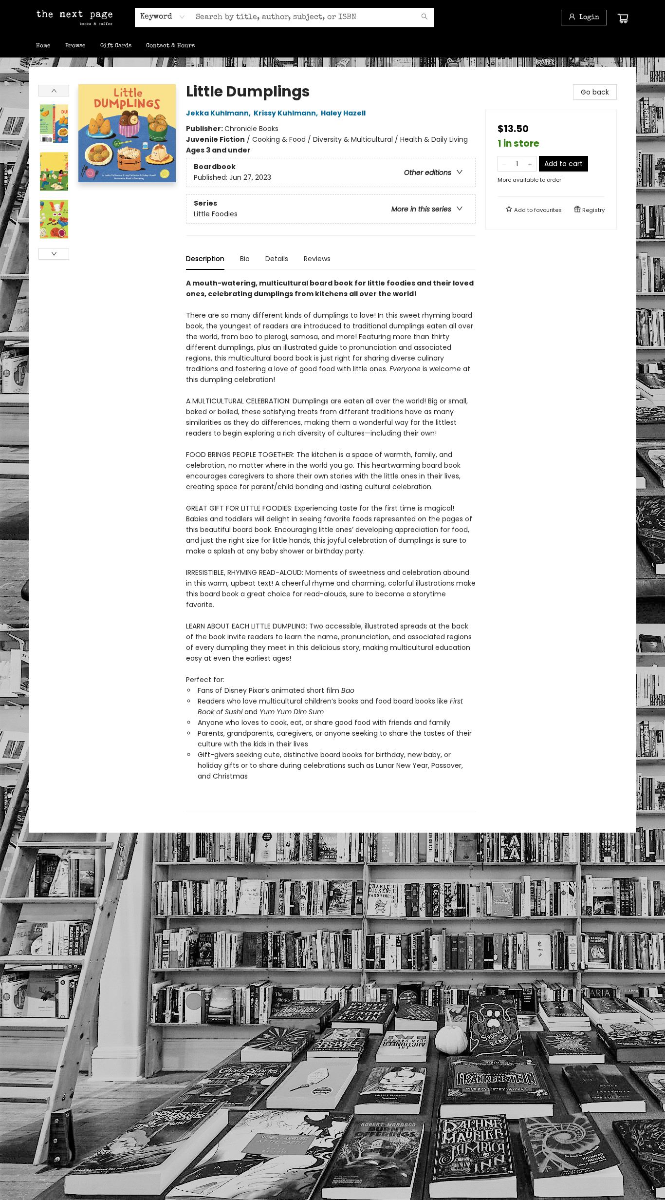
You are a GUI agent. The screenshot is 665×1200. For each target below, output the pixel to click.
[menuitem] (43, 46)
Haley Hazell (343, 113)
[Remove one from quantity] (504, 163)
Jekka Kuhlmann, (219, 113)
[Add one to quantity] (530, 163)
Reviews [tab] (317, 259)
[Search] (424, 17)
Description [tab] (205, 259)
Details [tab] (276, 259)
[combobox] (163, 17)
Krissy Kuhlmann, (286, 113)
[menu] (332, 46)
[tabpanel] (331, 544)
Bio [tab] (245, 259)
